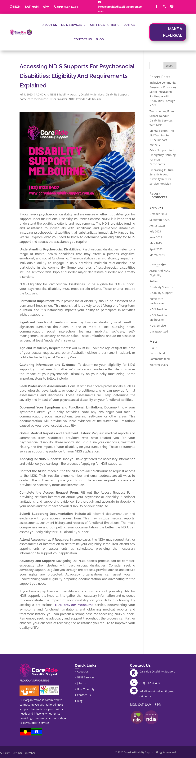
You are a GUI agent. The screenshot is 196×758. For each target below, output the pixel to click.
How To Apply (85, 689)
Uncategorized (158, 331)
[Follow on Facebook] (157, 6)
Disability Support (116, 94)
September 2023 (160, 220)
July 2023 (155, 231)
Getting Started (103, 25)
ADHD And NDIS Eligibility (52, 94)
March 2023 (157, 255)
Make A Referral (172, 32)
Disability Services (92, 94)
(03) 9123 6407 (67, 7)
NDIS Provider (58, 99)
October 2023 (158, 214)
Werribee (30, 753)
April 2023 (156, 249)
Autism (74, 94)
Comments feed (159, 359)
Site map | (19, 753)
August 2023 (157, 225)
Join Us (129, 25)
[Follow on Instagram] (172, 6)
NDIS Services (71, 25)
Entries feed (157, 353)
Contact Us (83, 39)
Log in (153, 347)
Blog (100, 39)
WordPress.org (158, 365)
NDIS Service (157, 325)
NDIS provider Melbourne (74, 605)
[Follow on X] (164, 6)
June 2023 (155, 237)
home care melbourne (34, 99)
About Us (49, 25)
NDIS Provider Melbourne (85, 99)
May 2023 (155, 243)
